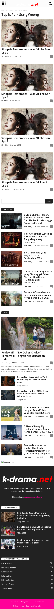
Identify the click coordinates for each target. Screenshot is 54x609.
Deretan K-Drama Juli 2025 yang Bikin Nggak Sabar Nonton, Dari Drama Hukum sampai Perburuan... (38, 277)
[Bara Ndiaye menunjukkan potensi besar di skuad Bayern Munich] (8, 531)
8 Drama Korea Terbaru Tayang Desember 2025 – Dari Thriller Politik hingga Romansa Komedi (38, 219)
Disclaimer (14, 602)
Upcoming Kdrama (8, 568)
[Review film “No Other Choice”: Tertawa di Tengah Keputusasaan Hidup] (27, 333)
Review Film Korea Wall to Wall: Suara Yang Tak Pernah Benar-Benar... (32, 380)
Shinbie (4, 56)
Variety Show (6, 588)
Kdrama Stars (6, 576)
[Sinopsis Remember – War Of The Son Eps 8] (27, 77)
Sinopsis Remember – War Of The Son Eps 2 (25, 184)
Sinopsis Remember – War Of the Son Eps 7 (25, 139)
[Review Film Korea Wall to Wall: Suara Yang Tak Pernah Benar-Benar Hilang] (8, 381)
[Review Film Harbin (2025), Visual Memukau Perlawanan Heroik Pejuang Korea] (8, 395)
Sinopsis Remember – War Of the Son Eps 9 (25, 51)
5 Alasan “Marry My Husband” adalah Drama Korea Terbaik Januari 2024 (38, 429)
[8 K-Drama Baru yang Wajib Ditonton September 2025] (11, 259)
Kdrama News (7, 572)
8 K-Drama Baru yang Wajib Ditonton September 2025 (35, 255)
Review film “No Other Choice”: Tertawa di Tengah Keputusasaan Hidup (23, 356)
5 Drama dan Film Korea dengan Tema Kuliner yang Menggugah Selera (37, 410)
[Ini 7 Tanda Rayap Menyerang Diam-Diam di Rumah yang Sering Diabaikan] (8, 517)
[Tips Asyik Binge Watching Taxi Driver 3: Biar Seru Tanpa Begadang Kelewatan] (11, 240)
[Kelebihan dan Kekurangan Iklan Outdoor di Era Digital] (8, 544)
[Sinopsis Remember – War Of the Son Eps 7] (27, 121)
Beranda (4, 10)
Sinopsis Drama (7, 584)
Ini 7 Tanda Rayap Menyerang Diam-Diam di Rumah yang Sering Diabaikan (33, 515)
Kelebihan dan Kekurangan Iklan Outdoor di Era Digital (33, 541)
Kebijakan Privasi (38, 602)
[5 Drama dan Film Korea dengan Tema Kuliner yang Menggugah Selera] (11, 413)
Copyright (24, 602)
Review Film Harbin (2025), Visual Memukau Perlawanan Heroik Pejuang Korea (32, 393)
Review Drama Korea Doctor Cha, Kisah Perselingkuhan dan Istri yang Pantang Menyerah (37, 449)
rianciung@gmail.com (33, 497)
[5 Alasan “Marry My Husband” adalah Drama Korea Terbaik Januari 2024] (11, 432)
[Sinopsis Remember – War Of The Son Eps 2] (27, 166)
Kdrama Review (7, 580)
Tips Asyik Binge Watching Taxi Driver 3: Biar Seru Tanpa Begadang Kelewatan (38, 238)
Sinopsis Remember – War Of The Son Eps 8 (25, 95)
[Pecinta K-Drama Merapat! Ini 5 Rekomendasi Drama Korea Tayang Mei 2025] (11, 298)
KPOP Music (6, 564)
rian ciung (28, 227)
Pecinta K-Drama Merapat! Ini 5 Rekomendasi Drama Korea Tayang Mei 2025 (38, 295)
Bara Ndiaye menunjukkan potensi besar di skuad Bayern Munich (34, 528)
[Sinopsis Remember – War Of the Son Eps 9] (27, 33)
